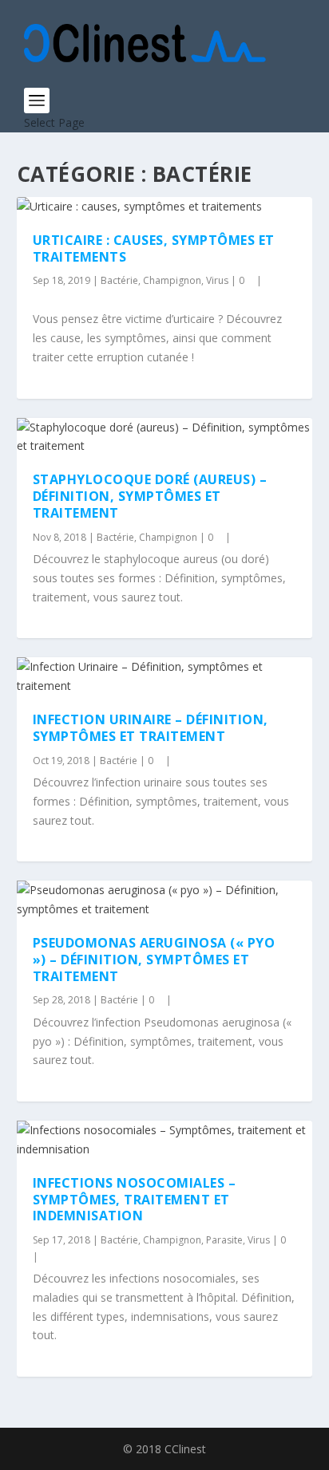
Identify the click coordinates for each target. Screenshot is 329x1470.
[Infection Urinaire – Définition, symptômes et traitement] (165, 676)
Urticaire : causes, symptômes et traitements (154, 248)
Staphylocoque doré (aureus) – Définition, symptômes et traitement (150, 496)
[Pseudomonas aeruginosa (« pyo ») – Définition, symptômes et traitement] (165, 900)
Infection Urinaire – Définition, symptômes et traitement (150, 728)
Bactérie (119, 280)
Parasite (224, 1240)
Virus (217, 280)
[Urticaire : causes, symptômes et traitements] (165, 206)
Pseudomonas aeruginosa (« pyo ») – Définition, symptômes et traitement (154, 959)
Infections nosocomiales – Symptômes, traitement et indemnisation (134, 1199)
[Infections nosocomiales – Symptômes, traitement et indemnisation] (165, 1140)
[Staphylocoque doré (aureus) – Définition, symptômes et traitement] (165, 437)
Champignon (172, 280)
